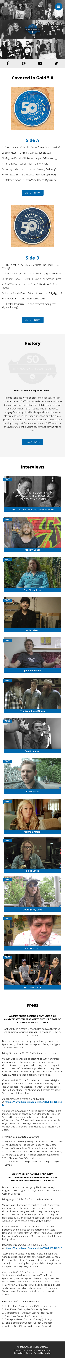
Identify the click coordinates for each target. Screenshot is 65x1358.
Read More (32, 442)
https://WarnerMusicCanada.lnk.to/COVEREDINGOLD (33, 1247)
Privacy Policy (19, 1350)
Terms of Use (31, 1350)
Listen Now (32, 192)
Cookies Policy (44, 1350)
